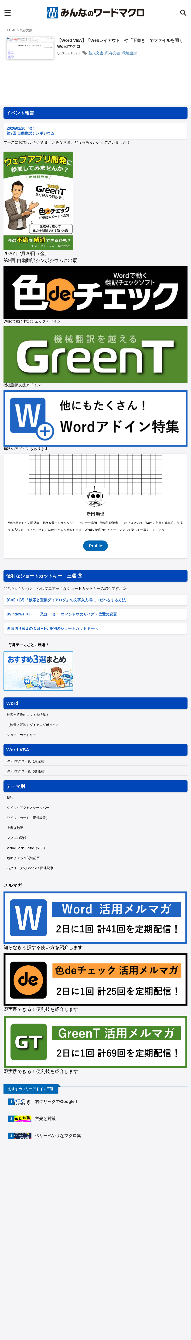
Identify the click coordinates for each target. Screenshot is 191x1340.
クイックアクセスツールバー (28, 808)
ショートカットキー (21, 735)
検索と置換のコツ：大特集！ (28, 715)
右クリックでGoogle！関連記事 (30, 868)
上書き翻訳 (15, 828)
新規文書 (96, 53)
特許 (10, 798)
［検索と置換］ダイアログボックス (33, 725)
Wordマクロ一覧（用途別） (27, 761)
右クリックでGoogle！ (57, 1101)
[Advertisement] (42, 1182)
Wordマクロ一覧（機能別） (27, 771)
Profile (95, 546)
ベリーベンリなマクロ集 (58, 1135)
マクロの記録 (16, 838)
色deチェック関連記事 (23, 858)
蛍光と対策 (45, 1118)
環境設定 (129, 53)
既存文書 (112, 53)
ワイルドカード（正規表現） (28, 818)
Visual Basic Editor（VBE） (27, 848)
